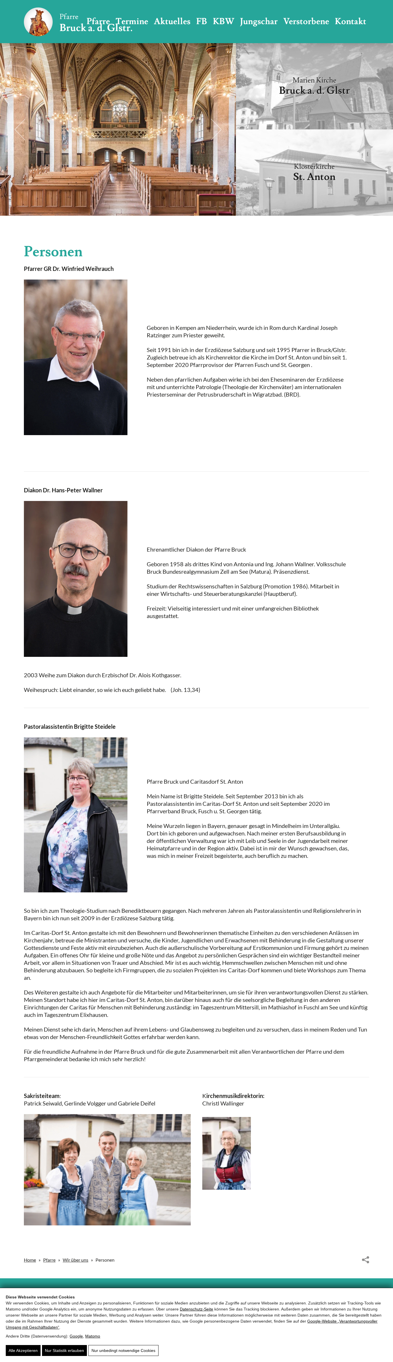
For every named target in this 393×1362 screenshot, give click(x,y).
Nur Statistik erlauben (64, 1350)
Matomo (92, 1336)
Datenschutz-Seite (196, 1309)
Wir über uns (75, 1259)
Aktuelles (172, 21)
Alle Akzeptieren (23, 1350)
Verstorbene (306, 21)
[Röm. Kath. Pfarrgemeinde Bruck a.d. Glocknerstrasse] (107, 1169)
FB (201, 21)
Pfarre (49, 1259)
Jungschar (259, 21)
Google (76, 1336)
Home (30, 1259)
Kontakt (350, 21)
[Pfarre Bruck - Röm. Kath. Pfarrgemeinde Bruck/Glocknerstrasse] (78, 21)
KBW (223, 21)
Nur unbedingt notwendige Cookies (123, 1350)
